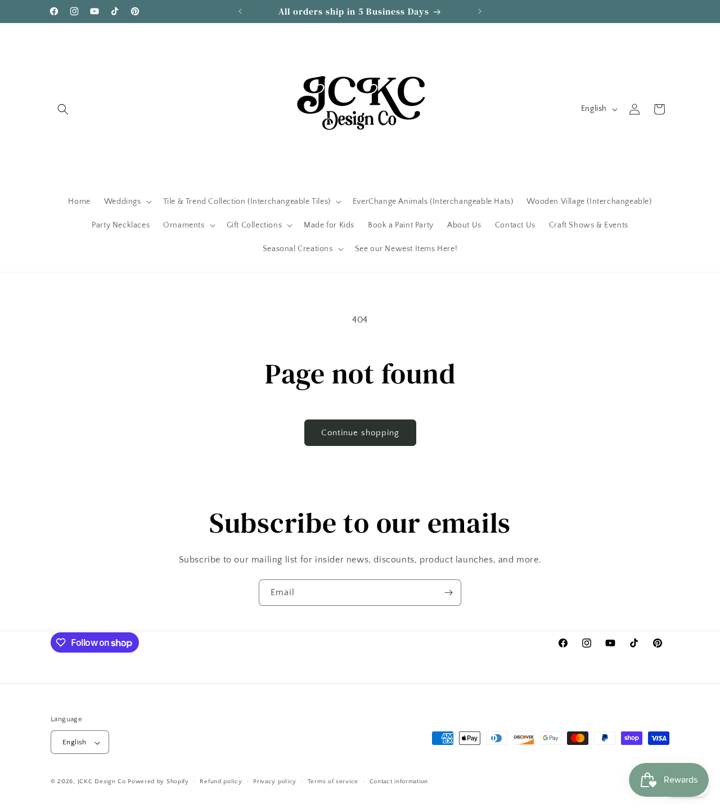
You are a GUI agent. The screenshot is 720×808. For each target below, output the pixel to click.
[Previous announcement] (240, 11)
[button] (63, 109)
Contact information (399, 781)
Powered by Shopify (158, 782)
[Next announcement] (479, 11)
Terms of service (333, 781)
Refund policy (221, 781)
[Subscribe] (448, 592)
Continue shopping (360, 433)
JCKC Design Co (103, 782)
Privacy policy (274, 781)
